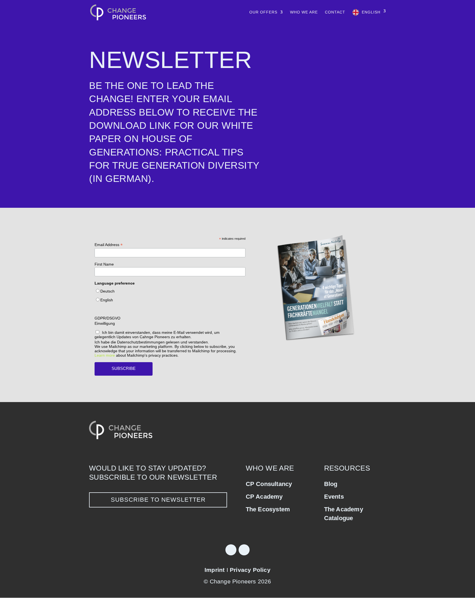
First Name (104, 264)
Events (334, 496)
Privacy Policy (250, 570)
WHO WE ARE (304, 12)
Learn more (105, 355)
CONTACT (335, 12)
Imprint (215, 570)
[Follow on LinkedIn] (230, 549)
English (371, 12)
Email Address (109, 244)
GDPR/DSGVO (107, 318)
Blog (331, 483)
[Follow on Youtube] (244, 549)
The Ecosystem (268, 509)
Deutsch (107, 291)
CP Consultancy (269, 483)
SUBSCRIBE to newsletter (158, 499)
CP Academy (264, 496)
